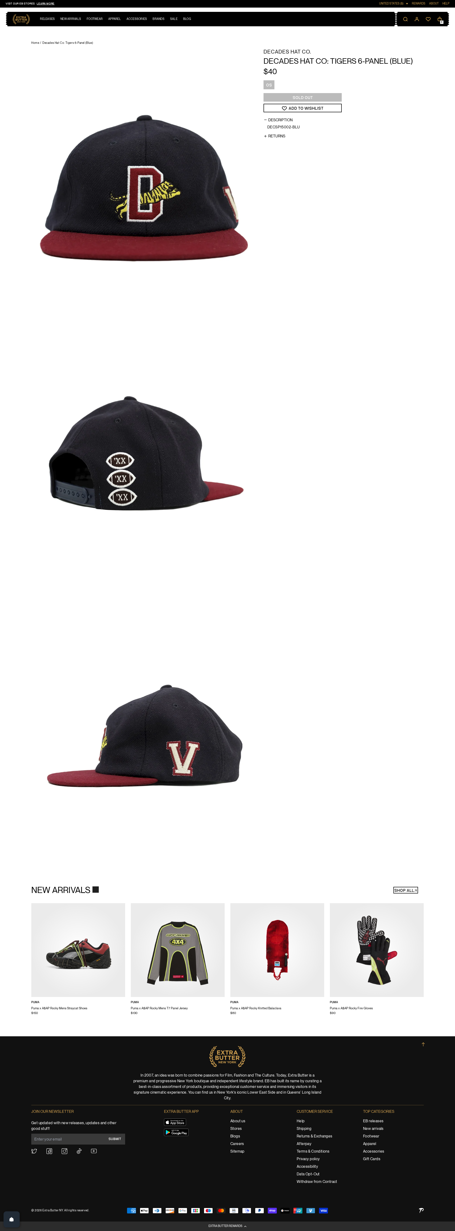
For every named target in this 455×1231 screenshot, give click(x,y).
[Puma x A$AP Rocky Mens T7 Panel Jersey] (178, 962)
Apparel (369, 1144)
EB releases (373, 1121)
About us (237, 1121)
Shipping (304, 1129)
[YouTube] (94, 1151)
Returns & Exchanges (314, 1136)
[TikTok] (79, 1151)
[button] (227, 1226)
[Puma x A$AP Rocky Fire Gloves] (377, 962)
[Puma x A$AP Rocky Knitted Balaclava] (277, 962)
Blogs (235, 1136)
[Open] (12, 1219)
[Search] (405, 19)
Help (301, 1121)
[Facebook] (49, 1151)
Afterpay (304, 1144)
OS (269, 85)
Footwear (371, 1136)
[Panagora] (421, 1210)
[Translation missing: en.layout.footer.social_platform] (34, 1151)
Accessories (373, 1152)
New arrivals (373, 1129)
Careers (237, 1144)
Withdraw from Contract (317, 1182)
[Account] (417, 19)
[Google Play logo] (176, 1132)
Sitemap (237, 1152)
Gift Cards (371, 1159)
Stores (236, 1129)
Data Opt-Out (308, 1174)
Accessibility (307, 1167)
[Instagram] (64, 1151)
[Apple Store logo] (175, 1122)
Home (35, 43)
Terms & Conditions (313, 1152)
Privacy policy (308, 1159)
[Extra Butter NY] (21, 19)
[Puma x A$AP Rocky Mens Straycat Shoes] (78, 962)
